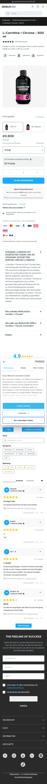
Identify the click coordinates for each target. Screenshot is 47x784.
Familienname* (10, 658)
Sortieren (19, 481)
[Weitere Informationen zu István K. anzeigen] (40, 522)
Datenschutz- (15, 774)
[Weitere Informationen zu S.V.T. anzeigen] (40, 551)
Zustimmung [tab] (8, 368)
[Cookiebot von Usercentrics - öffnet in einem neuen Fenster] (34, 361)
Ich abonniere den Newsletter (18, 692)
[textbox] (23, 440)
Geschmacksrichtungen (12, 143)
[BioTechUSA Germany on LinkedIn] (41, 757)
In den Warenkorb (23, 181)
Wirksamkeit (20, 450)
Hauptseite (6, 20)
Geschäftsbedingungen (23, 777)
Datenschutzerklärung (15, 688)
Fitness (30, 450)
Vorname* (8, 667)
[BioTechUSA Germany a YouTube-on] (23, 757)
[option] (23, 2)
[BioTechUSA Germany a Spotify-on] (32, 757)
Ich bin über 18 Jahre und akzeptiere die (22, 686)
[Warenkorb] (38, 6)
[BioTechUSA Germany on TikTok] (23, 766)
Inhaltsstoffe (31, 454)
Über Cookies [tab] (38, 368)
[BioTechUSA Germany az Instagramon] (14, 757)
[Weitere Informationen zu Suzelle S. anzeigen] (40, 592)
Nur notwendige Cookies (23, 420)
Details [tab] (23, 368)
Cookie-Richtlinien (30, 774)
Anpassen (22, 413)
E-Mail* (7, 676)
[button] (15, 43)
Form (6, 458)
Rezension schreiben (35, 430)
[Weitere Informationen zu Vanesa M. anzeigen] (40, 490)
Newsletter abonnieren (23, 699)
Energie (20, 454)
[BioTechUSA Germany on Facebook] (5, 757)
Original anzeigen (30, 508)
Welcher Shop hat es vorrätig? (13, 208)
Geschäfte (8, 744)
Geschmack (8, 450)
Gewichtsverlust (9, 454)
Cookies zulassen (23, 406)
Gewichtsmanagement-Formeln (24, 20)
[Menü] (43, 6)
